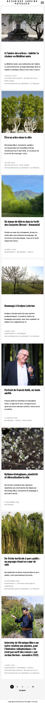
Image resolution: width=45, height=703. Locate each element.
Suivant (22, 690)
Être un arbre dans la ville (18, 137)
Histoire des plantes (13, 78)
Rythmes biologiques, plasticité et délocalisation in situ (21, 476)
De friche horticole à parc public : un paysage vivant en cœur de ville (22, 561)
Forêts (30, 252)
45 (33, 686)
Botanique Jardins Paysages (22, 2)
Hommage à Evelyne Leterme (19, 306)
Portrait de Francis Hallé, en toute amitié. (22, 391)
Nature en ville (31, 78)
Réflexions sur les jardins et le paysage (22, 83)
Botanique (21, 252)
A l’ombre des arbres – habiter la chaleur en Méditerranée (21, 55)
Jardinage (9, 586)
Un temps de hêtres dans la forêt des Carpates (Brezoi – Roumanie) (22, 223)
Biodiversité (10, 252)
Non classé (9, 81)
